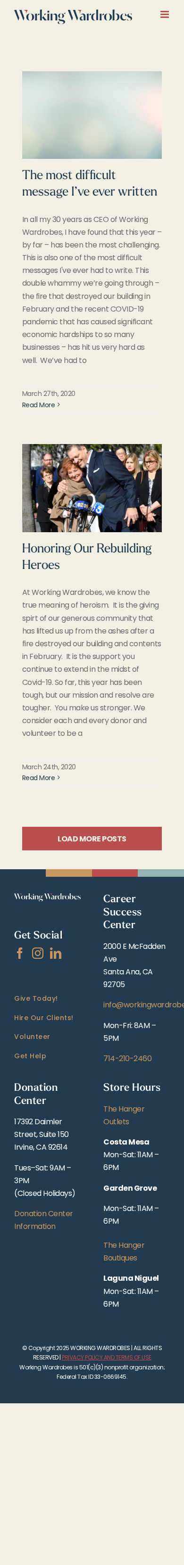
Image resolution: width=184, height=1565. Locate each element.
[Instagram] (37, 953)
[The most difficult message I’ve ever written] (92, 115)
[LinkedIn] (55, 953)
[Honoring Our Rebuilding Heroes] (92, 488)
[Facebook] (19, 953)
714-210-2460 (127, 1058)
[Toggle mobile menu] (165, 14)
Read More (38, 405)
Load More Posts (92, 838)
